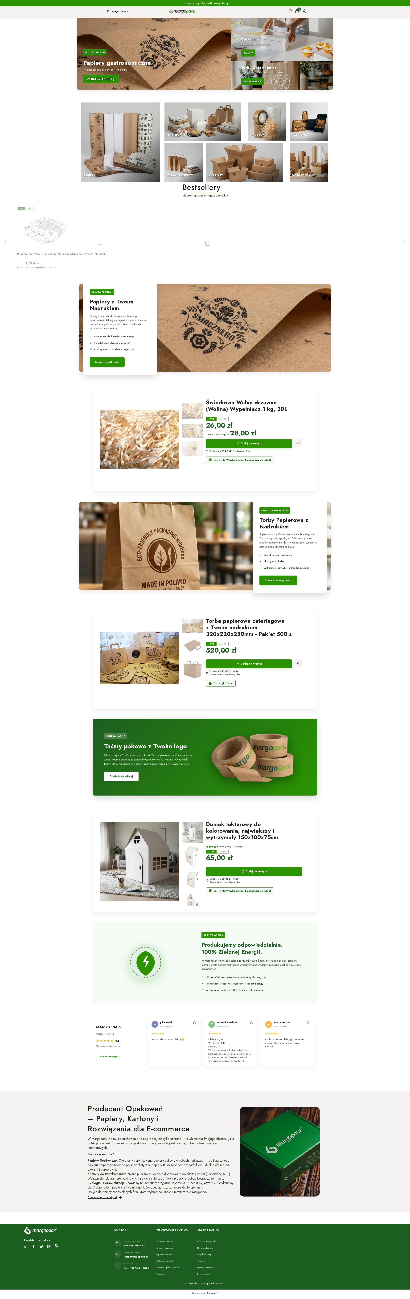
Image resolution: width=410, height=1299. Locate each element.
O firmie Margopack (206, 1241)
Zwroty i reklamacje (165, 1248)
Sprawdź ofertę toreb (278, 580)
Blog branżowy (204, 1254)
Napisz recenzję (108, 1056)
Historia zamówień (206, 1267)
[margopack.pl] (224, 1283)
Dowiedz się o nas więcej (102, 1197)
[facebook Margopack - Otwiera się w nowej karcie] (33, 1246)
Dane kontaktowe (205, 1248)
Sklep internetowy (204, 1293)
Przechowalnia (204, 1274)
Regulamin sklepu (164, 1254)
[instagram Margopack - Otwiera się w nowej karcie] (49, 1246)
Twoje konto (203, 1261)
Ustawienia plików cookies (168, 1267)
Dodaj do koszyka (251, 443)
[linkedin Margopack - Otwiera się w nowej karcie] (26, 1246)
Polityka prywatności (165, 1261)
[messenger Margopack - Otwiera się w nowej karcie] (41, 1246)
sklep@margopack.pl (135, 1256)
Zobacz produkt (57, 245)
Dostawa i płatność (164, 1241)
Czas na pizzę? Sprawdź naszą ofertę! (205, 3)
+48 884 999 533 (134, 1245)
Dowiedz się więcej (121, 776)
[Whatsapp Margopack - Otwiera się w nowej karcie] (56, 1246)
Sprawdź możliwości (107, 362)
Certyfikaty (160, 1274)
